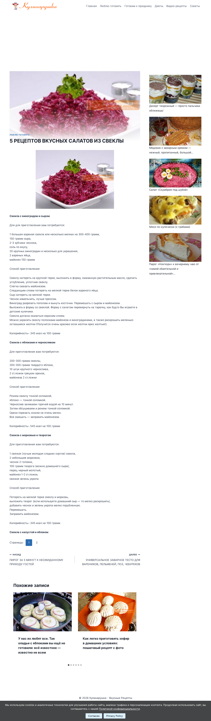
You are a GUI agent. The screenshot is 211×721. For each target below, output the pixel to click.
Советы (195, 6)
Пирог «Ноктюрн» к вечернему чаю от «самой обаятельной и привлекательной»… (174, 269)
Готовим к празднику (138, 6)
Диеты (159, 6)
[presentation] (42, 611)
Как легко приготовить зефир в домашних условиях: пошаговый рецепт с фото (106, 643)
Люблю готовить (110, 6)
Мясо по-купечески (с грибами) (169, 226)
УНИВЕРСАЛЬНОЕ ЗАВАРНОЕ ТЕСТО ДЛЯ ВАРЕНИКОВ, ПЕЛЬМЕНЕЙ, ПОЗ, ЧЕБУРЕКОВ (111, 559)
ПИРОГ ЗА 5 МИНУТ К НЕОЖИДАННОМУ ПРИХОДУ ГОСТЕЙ (36, 559)
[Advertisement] (105, 35)
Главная (91, 6)
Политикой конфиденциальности (119, 708)
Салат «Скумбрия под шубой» (168, 189)
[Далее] (131, 627)
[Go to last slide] (18, 627)
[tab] (68, 665)
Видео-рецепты (176, 6)
